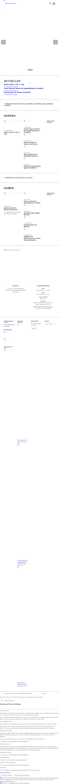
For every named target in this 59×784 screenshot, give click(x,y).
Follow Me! (34, 328)
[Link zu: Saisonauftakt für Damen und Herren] (27, 135)
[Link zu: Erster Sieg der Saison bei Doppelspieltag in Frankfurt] (27, 121)
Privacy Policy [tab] (3, 767)
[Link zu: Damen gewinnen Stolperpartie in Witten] (27, 193)
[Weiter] (55, 42)
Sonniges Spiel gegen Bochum (32, 214)
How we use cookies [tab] (4, 710)
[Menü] (53, 3)
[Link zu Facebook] (49, 693)
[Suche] (49, 3)
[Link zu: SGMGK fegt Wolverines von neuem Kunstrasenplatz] (27, 229)
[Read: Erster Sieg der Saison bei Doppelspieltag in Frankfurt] (18, 445)
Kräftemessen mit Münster (30, 226)
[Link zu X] (52, 693)
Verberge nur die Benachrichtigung (22, 775)
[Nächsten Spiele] (45, 121)
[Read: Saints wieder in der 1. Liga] (18, 325)
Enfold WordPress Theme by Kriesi (25, 693)
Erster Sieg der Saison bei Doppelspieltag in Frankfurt (32, 130)
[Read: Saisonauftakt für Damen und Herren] (18, 567)
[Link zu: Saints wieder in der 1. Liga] (13, 121)
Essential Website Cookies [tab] (6, 721)
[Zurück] (3, 42)
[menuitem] (49, 3)
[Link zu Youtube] (54, 693)
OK (2, 700)
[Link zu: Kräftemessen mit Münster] (27, 217)
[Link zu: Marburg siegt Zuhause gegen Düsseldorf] (27, 158)
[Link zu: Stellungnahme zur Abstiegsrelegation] (27, 146)
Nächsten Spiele (51, 121)
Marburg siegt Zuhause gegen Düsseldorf (32, 167)
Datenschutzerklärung (9, 700)
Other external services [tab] (5, 744)
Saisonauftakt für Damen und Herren (30, 143)
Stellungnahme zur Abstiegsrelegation (31, 155)
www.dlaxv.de (7, 326)
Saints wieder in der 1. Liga (12, 133)
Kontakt (16, 286)
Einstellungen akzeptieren (6, 775)
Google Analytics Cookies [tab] (6, 730)
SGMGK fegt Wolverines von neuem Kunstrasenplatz (32, 238)
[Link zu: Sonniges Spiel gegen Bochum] (27, 205)
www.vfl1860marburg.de (9, 324)
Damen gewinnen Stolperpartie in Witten (32, 202)
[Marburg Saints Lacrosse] (10, 3)
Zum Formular (16, 292)
